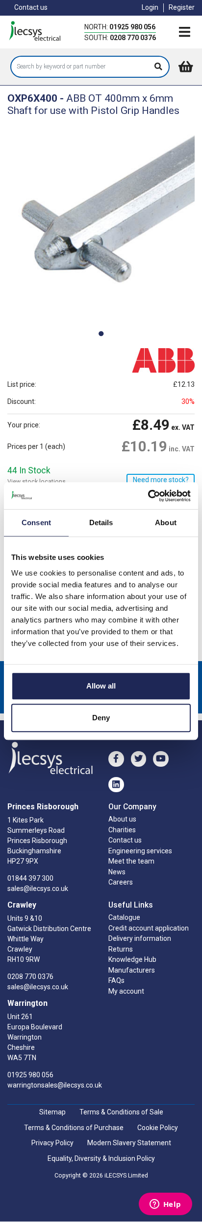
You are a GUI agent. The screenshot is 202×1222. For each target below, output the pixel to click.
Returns (120, 949)
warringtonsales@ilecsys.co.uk (54, 1085)
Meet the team (131, 861)
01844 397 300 (30, 878)
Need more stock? (161, 480)
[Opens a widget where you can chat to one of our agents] (165, 1205)
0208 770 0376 (133, 38)
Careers (120, 882)
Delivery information (139, 938)
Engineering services (140, 851)
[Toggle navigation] (184, 32)
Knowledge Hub (132, 959)
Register (182, 7)
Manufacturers (131, 970)
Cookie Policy (157, 1128)
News (117, 872)
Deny (101, 717)
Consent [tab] (36, 522)
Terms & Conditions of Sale (121, 1112)
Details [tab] (101, 522)
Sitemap (52, 1112)
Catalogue (124, 917)
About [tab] (166, 522)
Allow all (101, 686)
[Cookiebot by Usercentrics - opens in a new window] (148, 495)
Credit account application (148, 928)
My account (126, 991)
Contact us (31, 7)
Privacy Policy (52, 1143)
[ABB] (153, 360)
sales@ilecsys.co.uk (37, 888)
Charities (122, 830)
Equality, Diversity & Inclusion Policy (101, 1158)
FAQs (116, 980)
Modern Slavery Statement (129, 1143)
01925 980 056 (132, 27)
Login (150, 7)
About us (122, 819)
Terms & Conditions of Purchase (74, 1128)
